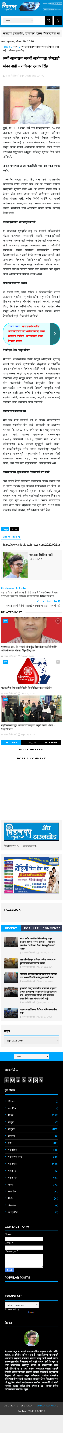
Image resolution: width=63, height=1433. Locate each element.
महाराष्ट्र (12, 1177)
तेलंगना (11, 1136)
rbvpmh (14, 1101)
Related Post (11, 612)
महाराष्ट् (12, 1170)
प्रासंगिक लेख (15, 1156)
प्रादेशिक (13, 1149)
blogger (11, 742)
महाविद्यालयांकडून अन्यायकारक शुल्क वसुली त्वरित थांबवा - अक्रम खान (28, 727)
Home (6, 46)
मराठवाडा (13, 1163)
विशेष (11, 1198)
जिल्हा (10, 1115)
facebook (51, 742)
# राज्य (14, 529)
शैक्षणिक (12, 1205)
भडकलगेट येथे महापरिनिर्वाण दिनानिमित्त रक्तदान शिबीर (26, 688)
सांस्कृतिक (13, 1212)
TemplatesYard (45, 1405)
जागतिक (12, 1108)
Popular (31, 928)
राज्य (15, 46)
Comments (52, 928)
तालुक (11, 1122)
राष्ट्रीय (12, 1191)
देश (10, 1143)
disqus (31, 742)
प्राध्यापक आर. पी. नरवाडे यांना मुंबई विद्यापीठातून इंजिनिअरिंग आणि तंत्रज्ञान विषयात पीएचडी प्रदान (29, 648)
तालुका (11, 1129)
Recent (11, 928)
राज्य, (41, 75)
